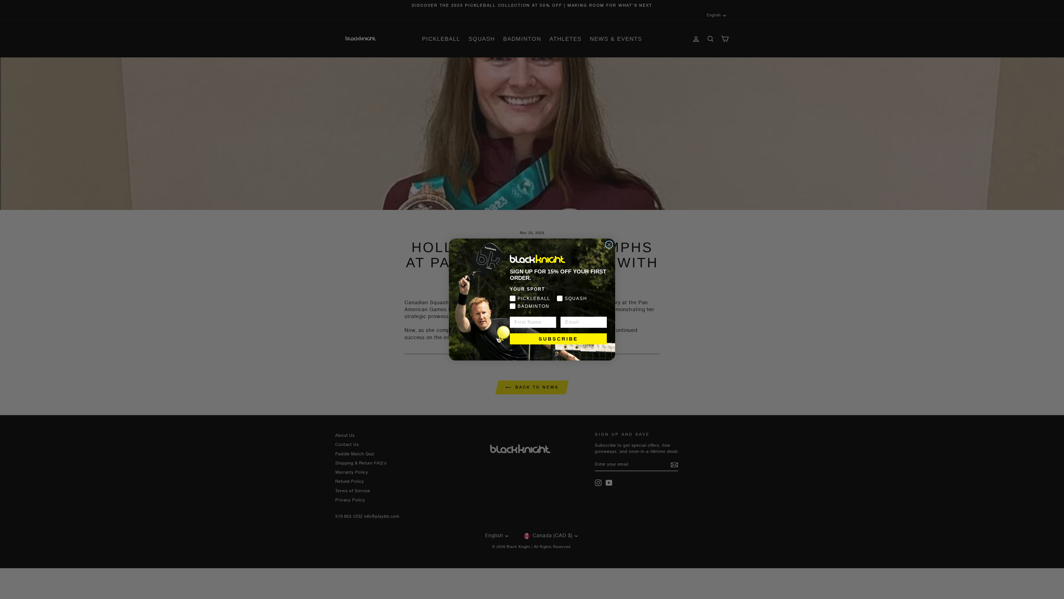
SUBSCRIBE (558, 339)
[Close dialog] (609, 244)
